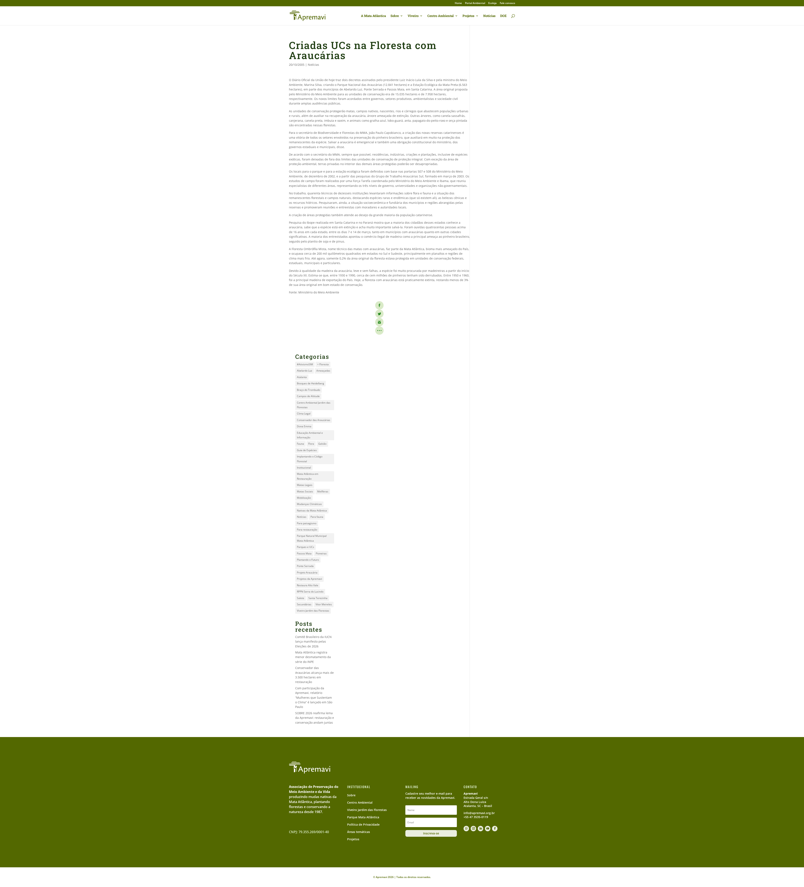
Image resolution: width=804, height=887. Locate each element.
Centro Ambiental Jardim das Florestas (313, 405)
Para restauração (307, 529)
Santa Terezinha (317, 598)
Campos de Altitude (308, 396)
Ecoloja (492, 3)
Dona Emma (304, 426)
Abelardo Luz (304, 370)
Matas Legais (304, 485)
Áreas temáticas (358, 832)
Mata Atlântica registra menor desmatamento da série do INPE (313, 657)
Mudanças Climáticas (309, 504)
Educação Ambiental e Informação (310, 435)
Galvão (322, 443)
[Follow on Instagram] (473, 828)
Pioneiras (321, 553)
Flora (311, 443)
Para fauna (317, 517)
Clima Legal (304, 413)
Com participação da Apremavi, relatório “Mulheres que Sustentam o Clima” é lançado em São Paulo (313, 697)
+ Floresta (323, 364)
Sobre (394, 16)
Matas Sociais (305, 491)
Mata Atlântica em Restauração (307, 476)
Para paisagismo (306, 523)
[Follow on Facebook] (494, 828)
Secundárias (304, 604)
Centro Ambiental (440, 16)
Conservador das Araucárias (313, 420)
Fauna (300, 443)
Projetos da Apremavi (309, 579)
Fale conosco (507, 3)
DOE (503, 16)
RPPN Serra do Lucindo (310, 591)
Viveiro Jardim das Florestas (313, 610)
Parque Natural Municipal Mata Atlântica (312, 538)
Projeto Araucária (307, 572)
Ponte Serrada (305, 566)
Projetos (468, 16)
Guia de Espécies (307, 450)
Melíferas (322, 491)
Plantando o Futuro (308, 560)
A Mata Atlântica (373, 16)
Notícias (489, 16)
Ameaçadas (323, 370)
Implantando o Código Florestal (309, 459)
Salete (300, 598)
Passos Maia (304, 553)
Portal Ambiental (475, 3)
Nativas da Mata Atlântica (312, 510)
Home (458, 3)
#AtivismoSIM (305, 364)
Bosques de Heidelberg (310, 383)
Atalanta (302, 377)
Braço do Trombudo (308, 390)
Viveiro (413, 16)
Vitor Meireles (324, 604)
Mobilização (304, 498)
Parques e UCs (305, 547)
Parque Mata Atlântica (363, 817)
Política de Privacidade (363, 824)
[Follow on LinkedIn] (480, 828)
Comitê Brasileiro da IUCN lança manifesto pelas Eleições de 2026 (313, 641)
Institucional (304, 467)
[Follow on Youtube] (487, 828)
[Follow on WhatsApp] (466, 828)
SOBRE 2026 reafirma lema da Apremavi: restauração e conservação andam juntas (314, 717)
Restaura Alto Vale (307, 585)
